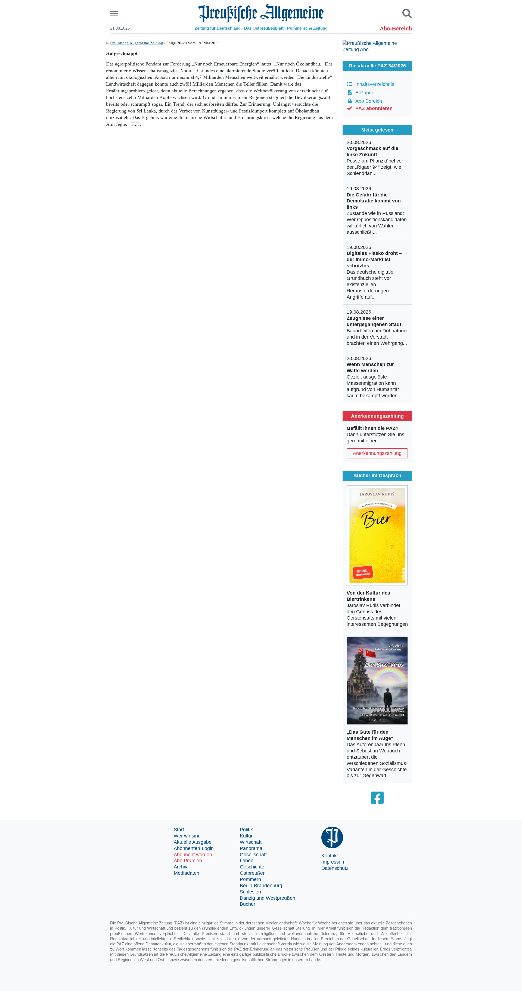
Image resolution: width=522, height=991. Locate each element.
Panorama (251, 848)
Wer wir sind (187, 836)
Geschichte (252, 867)
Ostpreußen (253, 873)
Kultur (246, 836)
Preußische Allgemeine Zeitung (136, 43)
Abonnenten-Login (194, 848)
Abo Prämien (188, 860)
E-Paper (363, 92)
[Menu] (114, 13)
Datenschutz (335, 868)
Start (179, 829)
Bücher (247, 904)
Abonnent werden (193, 854)
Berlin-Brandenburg (261, 885)
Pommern (250, 879)
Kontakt (329, 855)
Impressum (333, 862)
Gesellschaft (253, 854)
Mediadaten (186, 873)
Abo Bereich (367, 101)
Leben (246, 860)
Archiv (180, 867)
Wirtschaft (251, 842)
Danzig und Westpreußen (267, 898)
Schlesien (250, 892)
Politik (246, 829)
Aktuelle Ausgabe (193, 842)
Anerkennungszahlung (377, 453)
